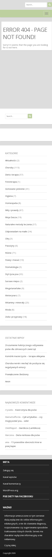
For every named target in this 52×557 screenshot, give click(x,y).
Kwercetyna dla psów (26, 409)
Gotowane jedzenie (15, 188)
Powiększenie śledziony (17, 374)
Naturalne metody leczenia (18, 224)
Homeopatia (11, 203)
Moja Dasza (11, 217)
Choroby (9, 167)
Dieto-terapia (12, 174)
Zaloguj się (8, 470)
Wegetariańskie (13, 288)
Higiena (9, 195)
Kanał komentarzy (12, 483)
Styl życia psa (11, 274)
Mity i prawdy (12, 210)
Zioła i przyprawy (13, 316)
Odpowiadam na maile (16, 231)
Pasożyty (9, 245)
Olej (7, 238)
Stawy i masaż (12, 259)
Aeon (7, 381)
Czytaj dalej (10, 545)
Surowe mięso (12, 281)
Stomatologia (11, 267)
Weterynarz (11, 295)
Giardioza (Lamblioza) (29, 427)
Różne (8, 252)
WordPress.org (10, 490)
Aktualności (10, 160)
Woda (8, 309)
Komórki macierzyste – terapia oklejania (25, 356)
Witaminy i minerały (14, 302)
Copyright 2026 (9, 553)
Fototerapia (11, 181)
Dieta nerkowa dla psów (28, 435)
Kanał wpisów (10, 477)
